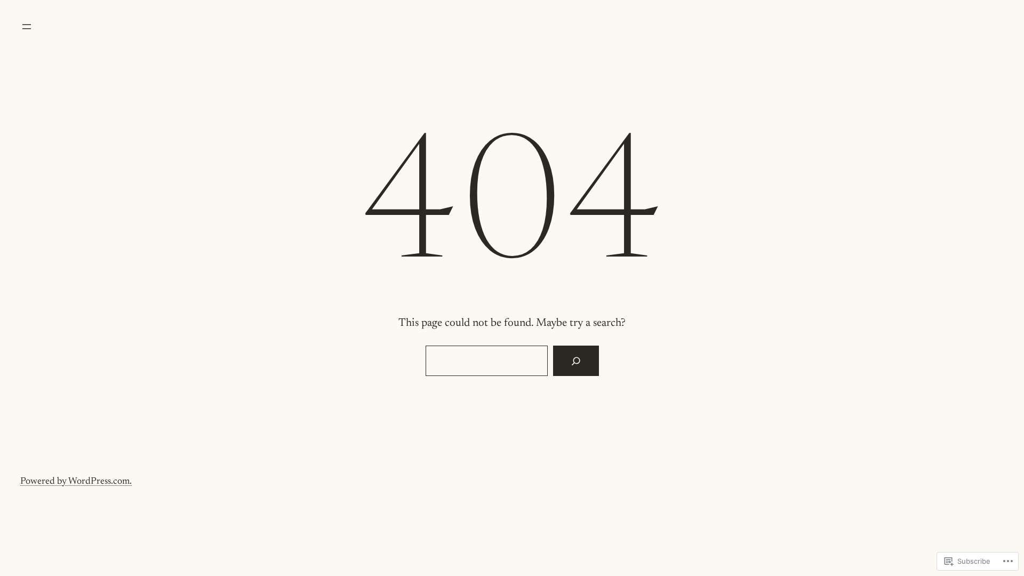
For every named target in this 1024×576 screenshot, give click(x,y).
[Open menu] (26, 26)
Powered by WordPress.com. (76, 481)
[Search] (575, 361)
